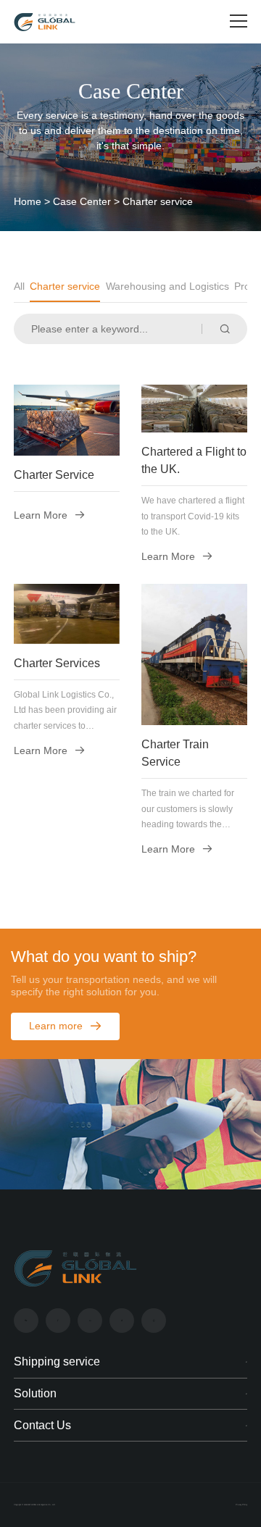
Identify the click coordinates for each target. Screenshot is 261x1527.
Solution (35, 1393)
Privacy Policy (241, 1505)
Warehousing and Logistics (167, 286)
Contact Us (42, 1425)
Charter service (65, 286)
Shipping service (57, 1361)
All (19, 286)
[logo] (44, 22)
